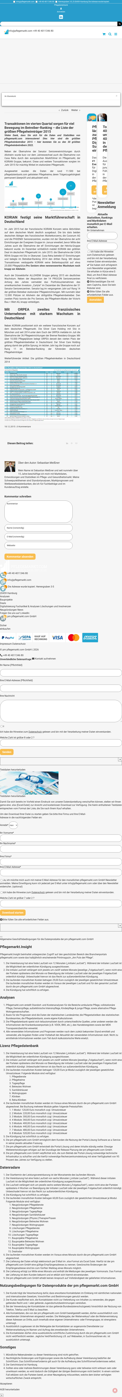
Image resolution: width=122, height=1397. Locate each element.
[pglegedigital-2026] (91, 114)
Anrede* (4, 825)
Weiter (74, 110)
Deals (3, 603)
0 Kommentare (24, 426)
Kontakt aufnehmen (45, 658)
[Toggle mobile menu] (116, 34)
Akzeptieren (6, 1383)
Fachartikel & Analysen (28, 606)
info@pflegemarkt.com (25, 2)
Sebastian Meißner (48, 462)
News (20, 609)
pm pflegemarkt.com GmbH (21, 616)
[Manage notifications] (115, 1390)
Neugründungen (8, 609)
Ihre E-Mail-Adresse (97, 240)
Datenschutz (98, 254)
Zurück (64, 110)
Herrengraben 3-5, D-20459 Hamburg (73, 2)
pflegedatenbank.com (15, 174)
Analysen (5, 596)
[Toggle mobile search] (109, 34)
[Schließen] (1, 936)
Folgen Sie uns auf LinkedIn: (15, 613)
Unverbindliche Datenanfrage (15, 659)
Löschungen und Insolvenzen (55, 606)
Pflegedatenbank (61, 5)
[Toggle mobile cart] (104, 34)
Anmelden (61, 12)
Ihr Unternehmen (95, 230)
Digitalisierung (7, 606)
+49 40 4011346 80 (46, 2)
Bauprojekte (6, 599)
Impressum (6, 643)
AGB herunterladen (10, 1389)
